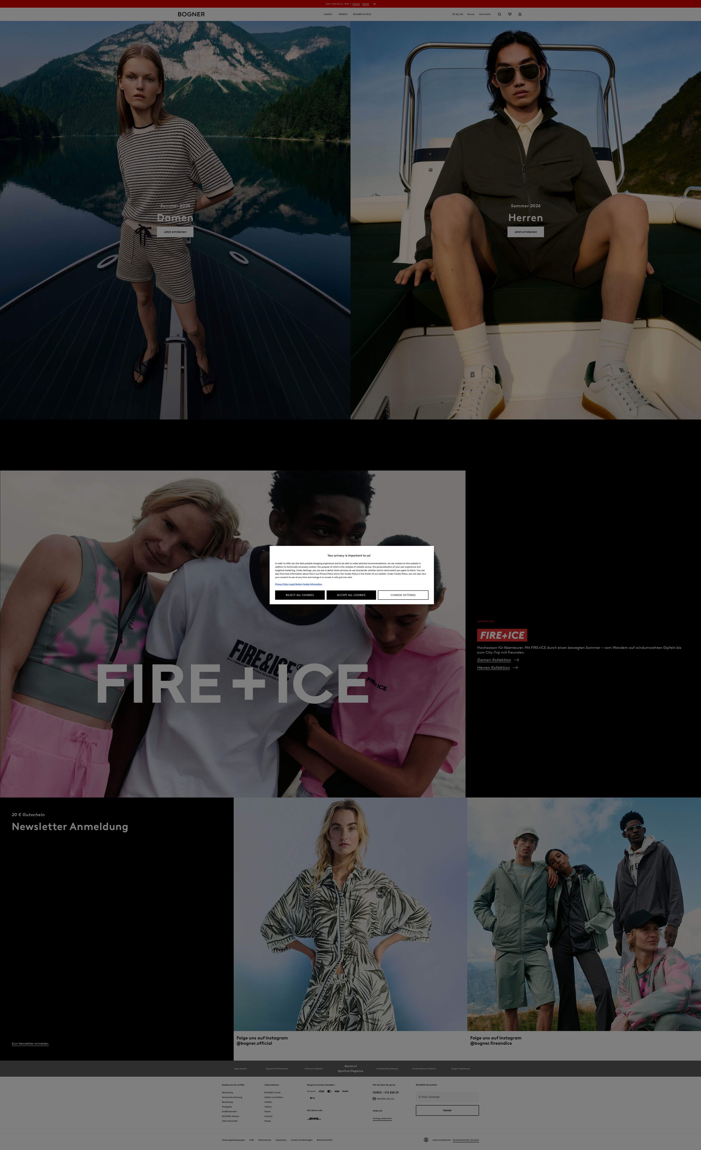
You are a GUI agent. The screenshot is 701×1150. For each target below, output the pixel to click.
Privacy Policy (282, 584)
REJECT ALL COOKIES (300, 595)
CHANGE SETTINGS (403, 595)
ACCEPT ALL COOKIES (351, 595)
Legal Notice (295, 584)
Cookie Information (312, 584)
